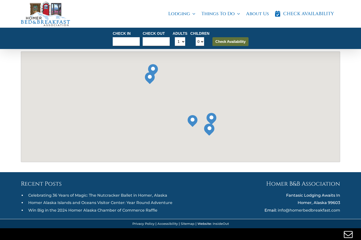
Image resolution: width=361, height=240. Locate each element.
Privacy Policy (143, 224)
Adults (180, 33)
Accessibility (167, 224)
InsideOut (221, 224)
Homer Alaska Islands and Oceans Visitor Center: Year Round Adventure (100, 202)
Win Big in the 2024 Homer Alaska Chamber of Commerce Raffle (92, 210)
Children (199, 33)
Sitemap (187, 224)
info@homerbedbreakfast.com (309, 210)
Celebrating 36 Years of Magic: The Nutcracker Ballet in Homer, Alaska (97, 195)
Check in (122, 33)
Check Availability (230, 41)
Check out (154, 33)
